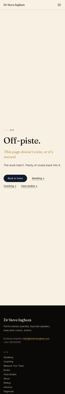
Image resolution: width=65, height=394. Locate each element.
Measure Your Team (14, 365)
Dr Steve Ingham (14, 5)
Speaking (38, 178)
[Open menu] (59, 5)
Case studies (29, 186)
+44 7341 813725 (12, 342)
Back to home (15, 178)
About (7, 378)
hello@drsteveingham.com (36, 338)
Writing (7, 383)
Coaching (10, 186)
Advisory (8, 387)
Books (7, 370)
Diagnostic (9, 391)
